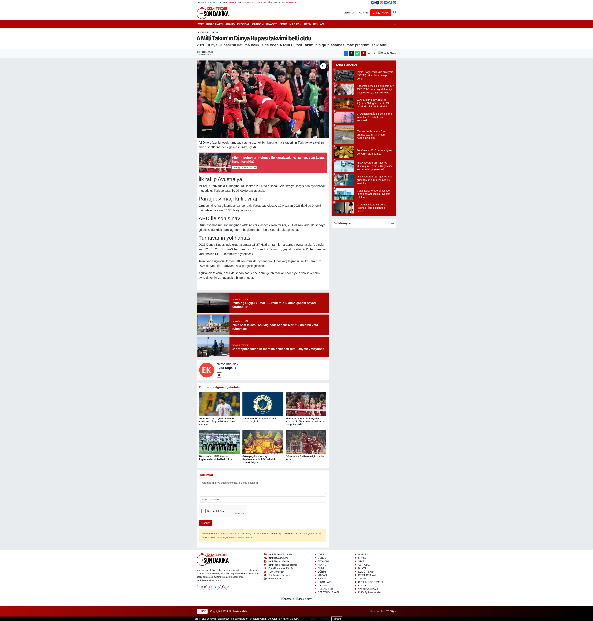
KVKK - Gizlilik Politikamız (315, 618)
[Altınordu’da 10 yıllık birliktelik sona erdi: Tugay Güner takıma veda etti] (219, 404)
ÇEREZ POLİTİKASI (328, 592)
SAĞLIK (322, 578)
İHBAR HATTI (214, 24)
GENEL (322, 558)
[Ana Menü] (394, 24)
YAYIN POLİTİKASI (368, 589)
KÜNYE (363, 12)
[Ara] (394, 13)
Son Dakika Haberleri (279, 575)
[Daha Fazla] (363, 53)
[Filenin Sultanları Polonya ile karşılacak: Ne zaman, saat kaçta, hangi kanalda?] (306, 404)
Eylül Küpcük (226, 368)
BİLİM (321, 568)
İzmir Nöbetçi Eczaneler (280, 554)
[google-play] (303, 598)
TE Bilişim (391, 611)
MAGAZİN (295, 24)
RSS (203, 611)
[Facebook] (199, 587)
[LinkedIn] (216, 587)
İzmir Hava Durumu (278, 558)
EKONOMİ (243, 24)
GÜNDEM (258, 24)
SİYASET (271, 24)
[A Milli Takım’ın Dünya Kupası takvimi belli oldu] (263, 99)
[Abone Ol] (387, 53)
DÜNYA (362, 568)
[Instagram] (210, 587)
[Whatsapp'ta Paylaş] (357, 53)
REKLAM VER (325, 589)
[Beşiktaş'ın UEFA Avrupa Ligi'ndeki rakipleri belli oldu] (219, 441)
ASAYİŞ (230, 24)
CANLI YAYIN (381, 12)
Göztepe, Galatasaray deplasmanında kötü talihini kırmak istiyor (258, 459)
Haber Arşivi (274, 578)
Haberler (202, 32)
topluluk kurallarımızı (229, 533)
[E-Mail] (219, 374)
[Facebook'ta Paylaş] (346, 53)
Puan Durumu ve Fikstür (280, 568)
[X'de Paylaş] (351, 53)
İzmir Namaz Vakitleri (279, 561)
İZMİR (200, 24)
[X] (204, 587)
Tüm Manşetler (276, 572)
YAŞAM (362, 578)
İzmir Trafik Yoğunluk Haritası (283, 565)
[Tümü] (392, 223)
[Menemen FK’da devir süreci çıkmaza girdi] (262, 404)
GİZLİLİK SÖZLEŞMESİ (370, 582)
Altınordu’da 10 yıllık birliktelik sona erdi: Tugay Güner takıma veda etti (217, 421)
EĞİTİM (322, 572)
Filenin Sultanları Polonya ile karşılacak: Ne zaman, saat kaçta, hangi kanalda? (305, 421)
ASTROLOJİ (364, 565)
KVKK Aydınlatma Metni (370, 592)
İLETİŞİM (348, 12)
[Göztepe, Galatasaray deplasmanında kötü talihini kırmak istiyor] (262, 441)
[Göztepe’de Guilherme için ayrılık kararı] (306, 441)
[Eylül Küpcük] (206, 369)
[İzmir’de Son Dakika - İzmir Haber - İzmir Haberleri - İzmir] (213, 12)
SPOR (283, 24)
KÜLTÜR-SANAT (367, 572)
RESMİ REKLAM (314, 24)
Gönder (205, 523)
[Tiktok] (222, 587)
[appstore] (288, 598)
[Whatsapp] (227, 587)
